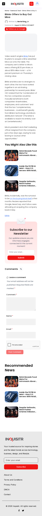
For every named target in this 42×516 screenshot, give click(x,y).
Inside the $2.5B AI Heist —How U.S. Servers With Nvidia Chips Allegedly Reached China (28, 170)
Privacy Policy (10, 485)
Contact (7, 494)
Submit (21, 258)
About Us (8, 475)
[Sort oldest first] (21, 269)
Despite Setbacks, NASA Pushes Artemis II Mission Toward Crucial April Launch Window (27, 186)
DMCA (7, 489)
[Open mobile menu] (3, 3)
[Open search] (31, 4)
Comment (11, 294)
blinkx (7, 215)
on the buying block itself (21, 198)
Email (9, 329)
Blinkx (25, 56)
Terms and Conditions (13, 480)
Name (9, 316)
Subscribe (21, 467)
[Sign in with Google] (37, 3)
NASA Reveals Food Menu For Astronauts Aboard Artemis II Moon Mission (28, 155)
